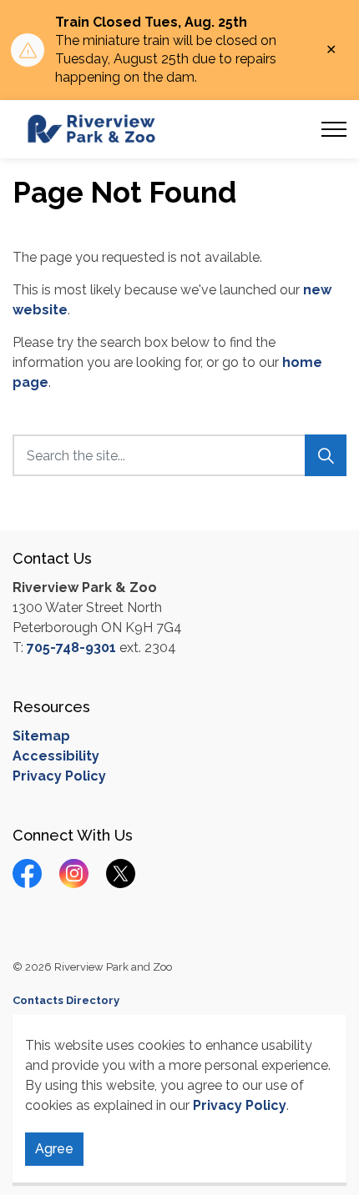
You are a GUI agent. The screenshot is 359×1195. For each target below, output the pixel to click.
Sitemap (41, 736)
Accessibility (56, 756)
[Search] (325, 455)
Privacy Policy (239, 1105)
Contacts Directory (66, 1000)
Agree (54, 1149)
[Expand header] (334, 129)
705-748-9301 (71, 647)
